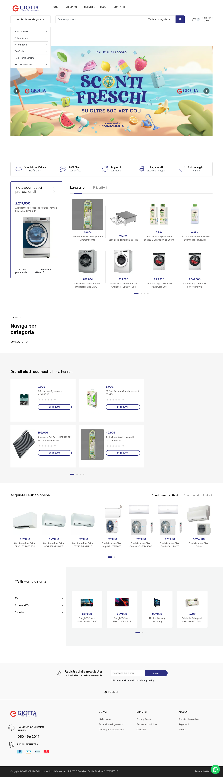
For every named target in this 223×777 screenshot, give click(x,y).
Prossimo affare (43, 271)
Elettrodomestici (23, 64)
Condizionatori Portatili (198, 495)
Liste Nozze (105, 719)
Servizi (88, 7)
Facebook (113, 692)
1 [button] (136, 293)
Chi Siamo (71, 7)
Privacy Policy (144, 719)
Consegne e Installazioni (111, 729)
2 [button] (141, 293)
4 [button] (148, 293)
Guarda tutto (19, 341)
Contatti (119, 7)
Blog (103, 7)
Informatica (20, 44)
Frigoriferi (100, 187)
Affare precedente (21, 271)
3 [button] (144, 293)
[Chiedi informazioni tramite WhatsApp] (215, 769)
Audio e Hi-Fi (21, 31)
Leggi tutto (54, 407)
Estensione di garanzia (111, 724)
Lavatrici (78, 187)
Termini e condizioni (147, 724)
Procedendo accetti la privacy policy (134, 680)
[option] (36, 230)
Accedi (182, 729)
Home (55, 7)
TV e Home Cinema (24, 58)
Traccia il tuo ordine (189, 719)
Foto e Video (21, 38)
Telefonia (19, 51)
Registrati (184, 724)
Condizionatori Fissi (165, 495)
